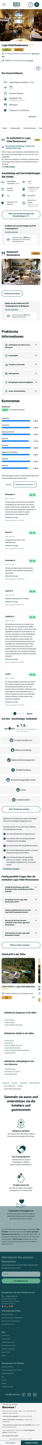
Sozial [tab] (23, 789)
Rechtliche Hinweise (7, 1367)
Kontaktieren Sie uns (8, 1324)
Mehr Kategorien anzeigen (19, 809)
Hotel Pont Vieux (10, 1069)
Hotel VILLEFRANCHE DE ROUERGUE (16, 1050)
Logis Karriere (6, 1352)
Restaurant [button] (15, 128)
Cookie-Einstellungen (8, 1373)
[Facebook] (24, 1394)
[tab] (18, 39)
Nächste (28, 713)
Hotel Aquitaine (9, 1020)
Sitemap (4, 1383)
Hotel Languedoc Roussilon (13, 1025)
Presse (3, 1355)
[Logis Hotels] (17, 4)
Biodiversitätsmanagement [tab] (23, 760)
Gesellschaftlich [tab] (23, 799)
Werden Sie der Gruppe (8, 1342)
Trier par (8, 484)
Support (4, 1380)
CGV (3, 1377)
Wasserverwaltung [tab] (23, 750)
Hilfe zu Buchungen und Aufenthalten (12, 1318)
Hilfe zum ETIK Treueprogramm (11, 1321)
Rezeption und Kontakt (17, 364)
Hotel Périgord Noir (10, 1074)
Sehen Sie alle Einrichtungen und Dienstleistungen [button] (21, 214)
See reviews (30, 60)
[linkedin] (35, 1394)
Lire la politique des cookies (10, 1435)
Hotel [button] (4, 128)
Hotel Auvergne (9, 1022)
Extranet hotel (6, 1339)
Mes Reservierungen (7, 1314)
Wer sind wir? (5, 1335)
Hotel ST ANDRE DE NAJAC (13, 1045)
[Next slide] (37, 272)
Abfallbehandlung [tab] (23, 770)
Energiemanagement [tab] (23, 740)
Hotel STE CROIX (10, 1053)
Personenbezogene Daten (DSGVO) (12, 1370)
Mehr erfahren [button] (10, 167)
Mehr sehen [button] (32, 116)
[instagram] (29, 1394)
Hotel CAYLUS (9, 1041)
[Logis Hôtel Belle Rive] (18, 970)
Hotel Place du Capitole (12, 1071)
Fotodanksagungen (7, 1387)
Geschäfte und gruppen (8, 1349)
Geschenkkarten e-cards (8, 1345)
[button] (4, 4)
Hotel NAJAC (8, 1043)
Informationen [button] (29, 128)
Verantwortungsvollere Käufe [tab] (23, 780)
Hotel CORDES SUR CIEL (12, 1048)
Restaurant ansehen (12, 293)
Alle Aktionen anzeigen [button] (11, 869)
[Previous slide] (5, 272)
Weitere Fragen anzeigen (20, 945)
